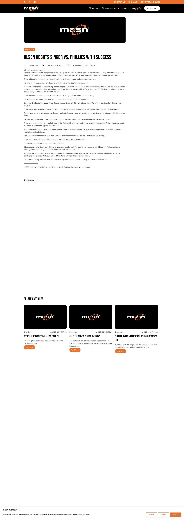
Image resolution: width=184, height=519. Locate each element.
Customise (151, 515)
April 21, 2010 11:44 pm (150, 332)
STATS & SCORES (112, 8)
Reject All (163, 515)
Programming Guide (150, 2)
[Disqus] (92, 209)
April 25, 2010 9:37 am (58, 332)
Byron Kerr (34, 65)
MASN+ (136, 8)
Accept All (175, 515)
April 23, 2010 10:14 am (104, 332)
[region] (92, 513)
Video (126, 8)
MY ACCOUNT (152, 8)
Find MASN (133, 2)
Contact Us (119, 2)
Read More (29, 347)
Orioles (95, 8)
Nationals (29, 49)
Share (92, 65)
